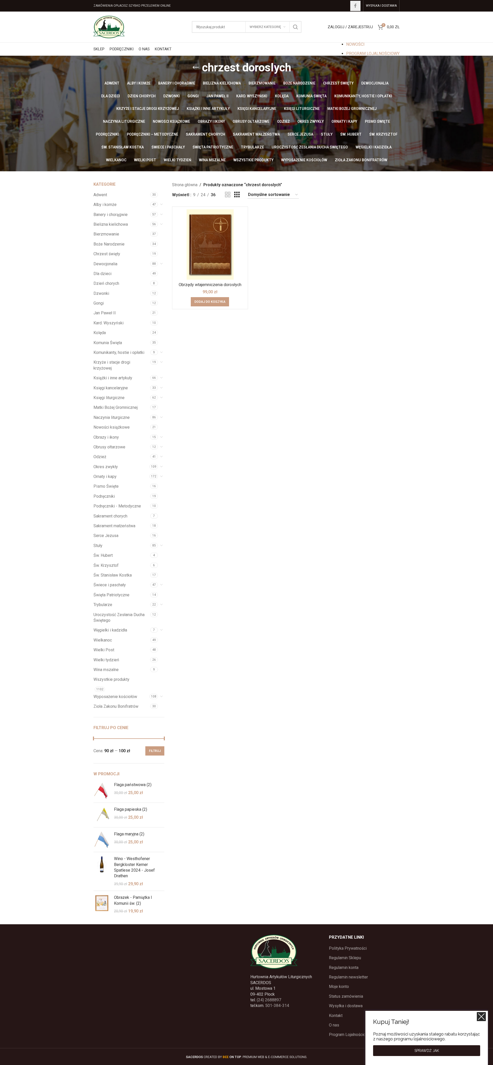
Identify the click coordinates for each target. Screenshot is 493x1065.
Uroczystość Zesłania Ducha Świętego (119, 617)
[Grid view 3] (237, 195)
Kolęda (99, 332)
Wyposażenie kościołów (115, 696)
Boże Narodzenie (109, 244)
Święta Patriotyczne (111, 594)
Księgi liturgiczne (109, 397)
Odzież (99, 456)
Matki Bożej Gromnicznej (115, 407)
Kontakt (336, 1015)
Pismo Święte (106, 486)
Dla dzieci (102, 273)
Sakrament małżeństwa (114, 525)
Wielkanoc (102, 640)
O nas (334, 1025)
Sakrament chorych (110, 516)
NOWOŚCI (355, 44)
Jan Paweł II (104, 312)
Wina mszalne (106, 669)
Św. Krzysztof (106, 565)
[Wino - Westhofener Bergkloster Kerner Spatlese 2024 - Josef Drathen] (101, 871)
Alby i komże (105, 204)
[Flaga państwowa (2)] (101, 790)
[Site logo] (109, 26)
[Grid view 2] (228, 195)
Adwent (100, 194)
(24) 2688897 (269, 999)
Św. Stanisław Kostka (112, 575)
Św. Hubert (103, 555)
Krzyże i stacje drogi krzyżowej (111, 365)
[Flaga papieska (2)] (101, 815)
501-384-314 (277, 1005)
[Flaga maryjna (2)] (101, 839)
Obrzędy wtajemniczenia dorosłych (210, 284)
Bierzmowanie (106, 234)
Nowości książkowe (111, 427)
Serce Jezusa (105, 535)
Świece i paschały (109, 584)
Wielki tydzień (106, 659)
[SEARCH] (295, 27)
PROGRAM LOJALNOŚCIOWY (373, 53)
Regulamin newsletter (348, 977)
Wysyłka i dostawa (346, 1005)
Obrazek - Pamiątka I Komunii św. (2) (133, 900)
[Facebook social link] (355, 6)
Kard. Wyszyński (108, 323)
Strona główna (184, 184)
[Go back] (195, 67)
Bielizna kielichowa (110, 224)
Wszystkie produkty (111, 679)
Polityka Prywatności (348, 948)
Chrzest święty (106, 253)
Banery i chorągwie (110, 214)
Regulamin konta (343, 967)
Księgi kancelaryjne (110, 387)
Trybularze (102, 604)
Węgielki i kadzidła (110, 630)
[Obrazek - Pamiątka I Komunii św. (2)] (101, 904)
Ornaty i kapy (105, 476)
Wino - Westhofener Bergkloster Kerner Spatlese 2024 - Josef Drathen (134, 867)
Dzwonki (101, 293)
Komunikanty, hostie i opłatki (118, 352)
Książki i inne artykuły (112, 377)
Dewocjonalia (105, 263)
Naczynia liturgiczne (111, 417)
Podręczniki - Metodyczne (117, 506)
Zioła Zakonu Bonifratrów (115, 706)
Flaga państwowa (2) (132, 784)
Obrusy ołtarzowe (109, 447)
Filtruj (155, 751)
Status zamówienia (346, 996)
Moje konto (339, 986)
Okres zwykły (105, 466)
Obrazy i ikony (106, 437)
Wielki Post (103, 649)
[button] (210, 301)
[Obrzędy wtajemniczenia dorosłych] (210, 244)
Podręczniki (104, 496)
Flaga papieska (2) (130, 809)
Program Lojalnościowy (350, 1034)
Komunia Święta (107, 342)
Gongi (98, 303)
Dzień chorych (106, 283)
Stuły (97, 545)
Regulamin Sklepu (345, 957)
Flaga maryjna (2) (129, 834)
